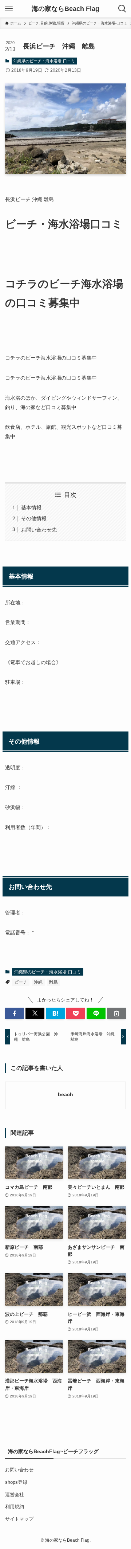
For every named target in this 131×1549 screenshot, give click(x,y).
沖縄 (38, 982)
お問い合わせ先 (39, 530)
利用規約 (14, 1506)
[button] (14, 1013)
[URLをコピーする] (116, 1013)
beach (65, 1094)
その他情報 (34, 518)
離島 (53, 982)
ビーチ (20, 982)
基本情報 (31, 507)
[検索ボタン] (122, 8)
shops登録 (16, 1482)
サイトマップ (19, 1519)
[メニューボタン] (8, 8)
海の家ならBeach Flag (65, 8)
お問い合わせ (19, 1469)
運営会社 (14, 1494)
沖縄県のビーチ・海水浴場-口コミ (44, 61)
